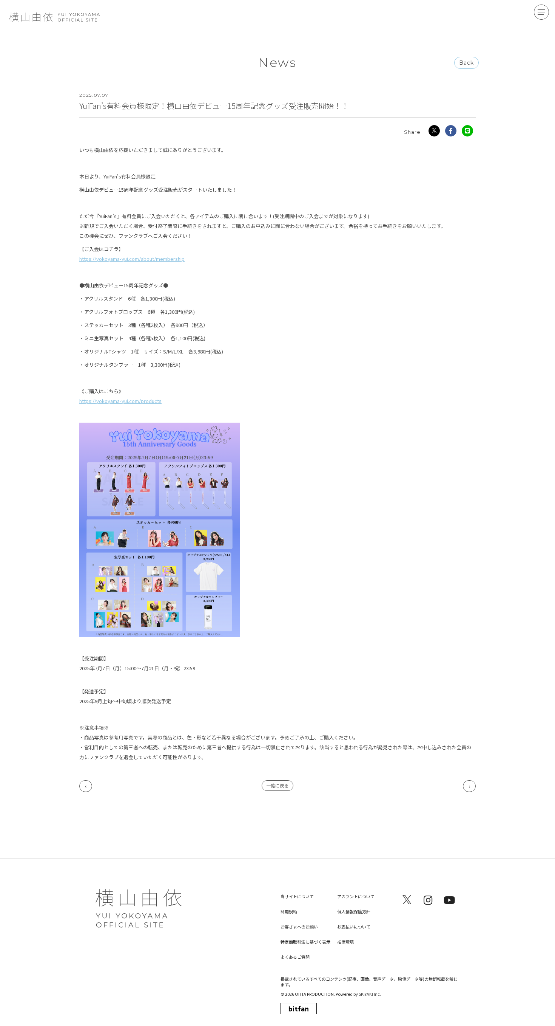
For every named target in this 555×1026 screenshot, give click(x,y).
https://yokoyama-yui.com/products (120, 401)
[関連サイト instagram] (428, 899)
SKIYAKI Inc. (370, 994)
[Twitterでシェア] (434, 130)
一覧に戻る (277, 785)
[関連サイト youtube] (449, 899)
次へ (469, 786)
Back (466, 62)
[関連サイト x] (407, 899)
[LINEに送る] (467, 130)
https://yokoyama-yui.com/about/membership (132, 258)
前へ (85, 786)
